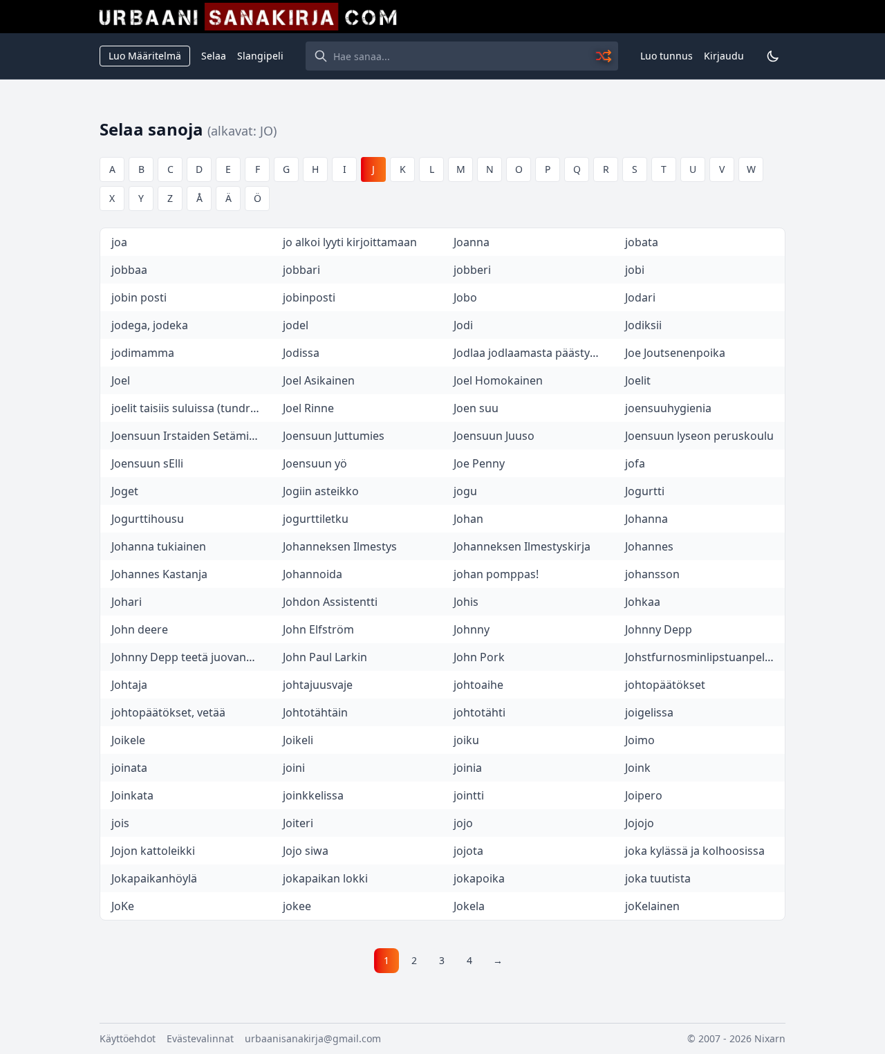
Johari (126, 601)
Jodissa (301, 352)
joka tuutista (658, 878)
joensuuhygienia (668, 408)
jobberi (472, 269)
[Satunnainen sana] (604, 56)
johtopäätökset (665, 684)
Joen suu (476, 408)
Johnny (472, 629)
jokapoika (479, 878)
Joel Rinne (308, 408)
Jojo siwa (305, 850)
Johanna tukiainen (158, 546)
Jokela (469, 906)
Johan (468, 518)
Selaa (213, 55)
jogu (465, 491)
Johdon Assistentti (330, 601)
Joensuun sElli (147, 463)
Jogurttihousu (147, 518)
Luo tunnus (666, 55)
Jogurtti (644, 491)
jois (120, 823)
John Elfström (318, 629)
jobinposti (309, 297)
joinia (468, 767)
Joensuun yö (315, 463)
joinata (129, 767)
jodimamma (142, 352)
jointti (469, 795)
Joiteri (298, 823)
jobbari (301, 269)
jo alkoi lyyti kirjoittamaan (350, 242)
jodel (295, 325)
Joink (638, 767)
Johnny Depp (658, 629)
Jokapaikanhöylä (154, 878)
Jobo (465, 297)
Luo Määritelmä (145, 55)
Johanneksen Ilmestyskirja (522, 546)
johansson (652, 574)
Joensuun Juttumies (333, 435)
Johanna (646, 518)
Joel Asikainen (319, 380)
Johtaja (129, 684)
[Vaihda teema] (773, 56)
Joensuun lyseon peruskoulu (699, 435)
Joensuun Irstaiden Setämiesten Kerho (191, 435)
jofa (635, 463)
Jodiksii (643, 325)
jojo (463, 823)
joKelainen (652, 906)
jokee (297, 906)
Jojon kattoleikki (153, 850)
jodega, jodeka (149, 325)
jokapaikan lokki (325, 878)
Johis (466, 601)
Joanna (472, 242)
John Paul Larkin (325, 657)
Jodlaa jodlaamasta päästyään (531, 352)
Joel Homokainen (498, 380)
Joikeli (298, 740)
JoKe (122, 906)
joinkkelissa (313, 795)
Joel (120, 380)
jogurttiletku (315, 518)
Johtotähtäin (315, 712)
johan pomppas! (496, 574)
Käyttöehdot (128, 1038)
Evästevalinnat (200, 1038)
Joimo (640, 740)
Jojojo (639, 823)
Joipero (643, 795)
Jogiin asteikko (321, 491)
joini (294, 767)
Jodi (463, 325)
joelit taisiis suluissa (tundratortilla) (191, 408)
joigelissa (649, 712)
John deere (139, 629)
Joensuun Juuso (494, 435)
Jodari (640, 297)
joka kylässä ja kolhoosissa (695, 850)
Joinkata (132, 795)
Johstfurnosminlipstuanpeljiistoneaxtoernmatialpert (705, 657)
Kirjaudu (724, 55)
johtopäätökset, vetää (168, 712)
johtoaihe (478, 684)
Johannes (649, 546)
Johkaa (642, 601)
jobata (641, 242)
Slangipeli (260, 55)
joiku (466, 740)
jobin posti (139, 297)
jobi (634, 269)
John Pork (479, 657)
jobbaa (129, 269)
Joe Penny (479, 463)
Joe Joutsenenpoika (675, 352)
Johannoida (312, 574)
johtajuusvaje (318, 684)
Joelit (638, 380)
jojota (468, 850)
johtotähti (479, 712)
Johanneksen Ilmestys (340, 546)
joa (119, 242)
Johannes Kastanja (159, 574)
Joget (124, 491)
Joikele (128, 740)
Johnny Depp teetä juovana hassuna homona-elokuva (191, 657)
